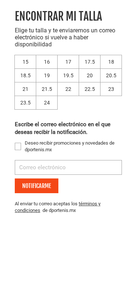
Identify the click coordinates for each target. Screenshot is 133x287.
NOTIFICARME (36, 185)
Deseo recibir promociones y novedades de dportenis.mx (70, 146)
